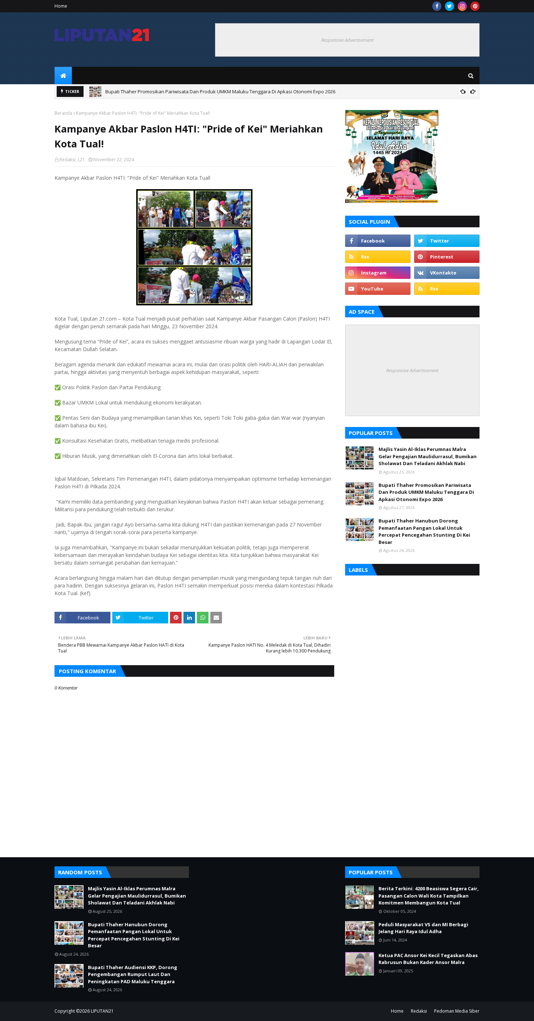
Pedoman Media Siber (457, 1011)
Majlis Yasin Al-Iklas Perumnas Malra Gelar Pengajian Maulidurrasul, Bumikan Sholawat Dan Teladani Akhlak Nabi (428, 456)
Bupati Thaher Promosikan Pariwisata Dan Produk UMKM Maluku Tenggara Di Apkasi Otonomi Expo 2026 (220, 91)
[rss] (377, 257)
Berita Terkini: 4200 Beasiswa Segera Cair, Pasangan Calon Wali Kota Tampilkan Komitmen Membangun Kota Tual (429, 895)
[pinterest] (475, 6)
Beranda (63, 113)
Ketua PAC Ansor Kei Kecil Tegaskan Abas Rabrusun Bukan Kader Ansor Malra (428, 959)
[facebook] (436, 6)
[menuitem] (63, 75)
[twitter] (449, 6)
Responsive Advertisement (347, 40)
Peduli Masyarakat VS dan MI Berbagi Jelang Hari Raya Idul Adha (423, 928)
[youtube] (377, 288)
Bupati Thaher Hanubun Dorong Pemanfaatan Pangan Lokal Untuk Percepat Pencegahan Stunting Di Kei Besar (424, 531)
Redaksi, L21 (72, 159)
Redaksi (419, 1011)
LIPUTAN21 (102, 1011)
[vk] (447, 273)
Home (60, 6)
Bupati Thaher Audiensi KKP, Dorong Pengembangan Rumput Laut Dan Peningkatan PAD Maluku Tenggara (132, 974)
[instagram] (462, 6)
